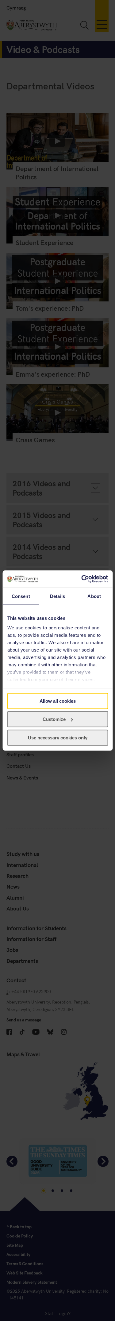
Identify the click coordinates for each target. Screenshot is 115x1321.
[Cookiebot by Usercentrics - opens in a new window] (82, 579)
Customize (54, 719)
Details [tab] (57, 596)
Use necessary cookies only (57, 737)
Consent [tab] (21, 596)
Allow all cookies (58, 700)
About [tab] (94, 596)
